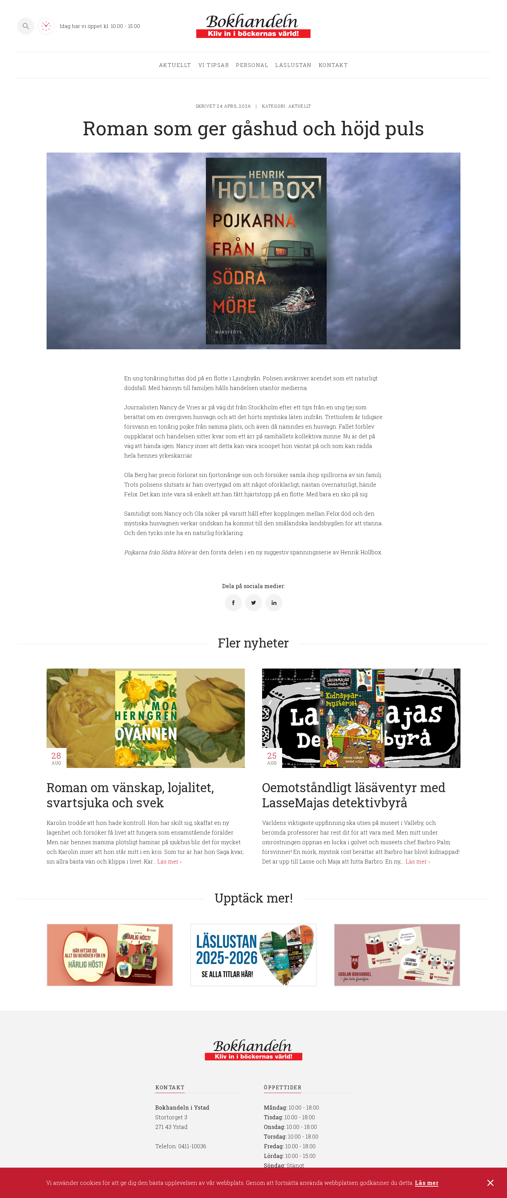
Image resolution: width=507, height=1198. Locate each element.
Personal (252, 65)
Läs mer (426, 1183)
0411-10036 (192, 1146)
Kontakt (333, 65)
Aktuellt (175, 65)
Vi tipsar (213, 65)
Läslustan (293, 65)
